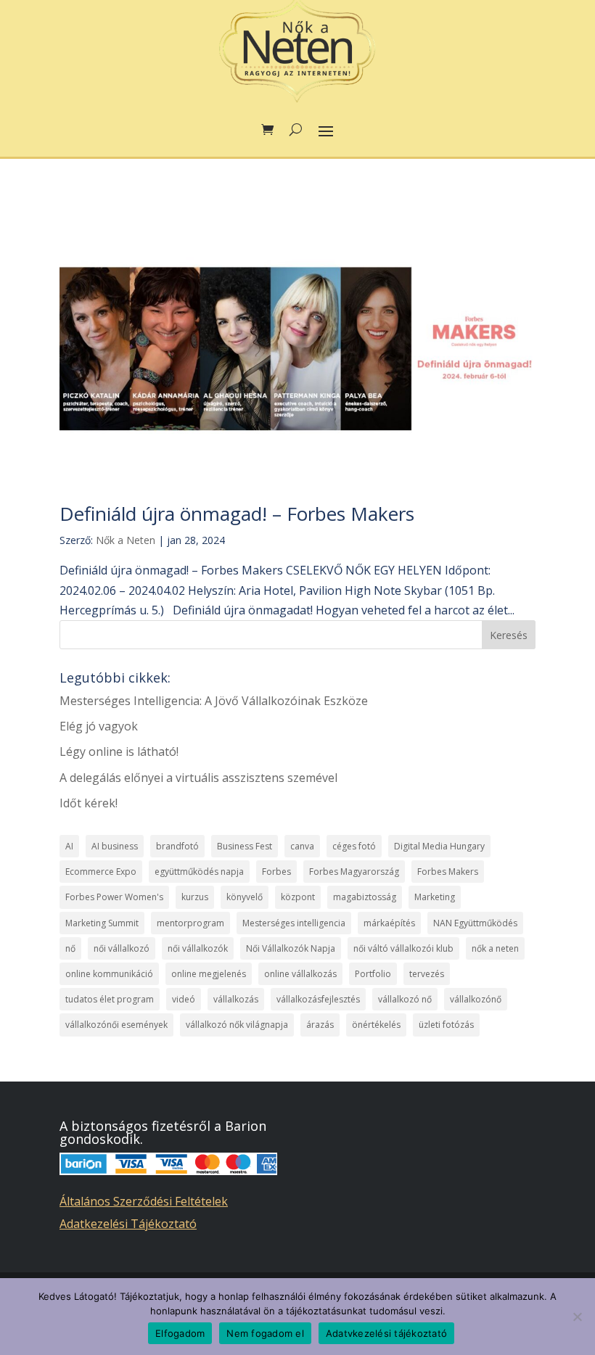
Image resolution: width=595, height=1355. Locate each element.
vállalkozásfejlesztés (318, 999)
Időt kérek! (89, 803)
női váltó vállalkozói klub (403, 948)
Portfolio (373, 974)
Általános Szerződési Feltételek (144, 1201)
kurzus (194, 897)
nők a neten (495, 948)
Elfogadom (180, 1333)
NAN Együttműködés (475, 923)
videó (183, 999)
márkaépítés (389, 923)
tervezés (426, 974)
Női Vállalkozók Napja (290, 948)
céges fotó (354, 846)
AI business (114, 846)
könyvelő (244, 897)
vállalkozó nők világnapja (237, 1024)
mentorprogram (190, 923)
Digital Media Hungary (439, 846)
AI (69, 846)
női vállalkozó (121, 948)
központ (298, 897)
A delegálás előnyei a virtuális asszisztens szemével (198, 778)
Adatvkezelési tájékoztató (386, 1333)
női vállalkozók (198, 948)
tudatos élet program (109, 999)
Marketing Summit (102, 923)
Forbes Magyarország (354, 871)
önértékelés (376, 1024)
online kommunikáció (109, 974)
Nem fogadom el (265, 1333)
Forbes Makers (447, 871)
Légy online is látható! (119, 751)
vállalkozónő (475, 999)
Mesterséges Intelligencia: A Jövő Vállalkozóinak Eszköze (214, 701)
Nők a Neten (125, 540)
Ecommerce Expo (100, 871)
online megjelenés (208, 974)
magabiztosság (364, 897)
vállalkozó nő (405, 999)
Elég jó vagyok (99, 726)
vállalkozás (235, 999)
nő (70, 948)
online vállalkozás (300, 974)
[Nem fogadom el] (577, 1316)
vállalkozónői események (116, 1024)
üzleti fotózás (446, 1024)
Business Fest (244, 846)
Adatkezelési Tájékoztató (128, 1224)
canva (302, 846)
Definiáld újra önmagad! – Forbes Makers (237, 514)
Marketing (434, 897)
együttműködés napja (199, 871)
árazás (320, 1024)
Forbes (276, 871)
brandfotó (177, 846)
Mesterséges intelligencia (293, 923)
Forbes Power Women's (114, 897)
